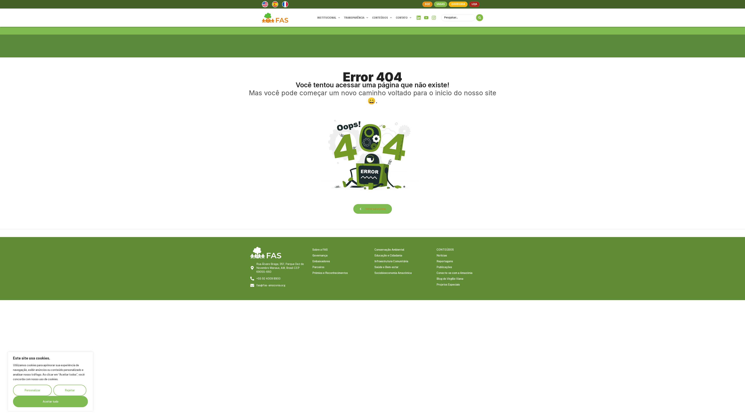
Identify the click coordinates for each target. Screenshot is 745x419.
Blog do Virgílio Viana (450, 278)
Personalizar (32, 390)
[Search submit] (479, 17)
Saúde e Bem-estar (386, 267)
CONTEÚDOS (380, 17)
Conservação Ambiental (389, 249)
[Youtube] (426, 18)
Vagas (441, 4)
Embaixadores (321, 261)
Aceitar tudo (50, 401)
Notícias (442, 255)
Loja (474, 4)
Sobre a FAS (320, 249)
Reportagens (445, 261)
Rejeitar (70, 390)
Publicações (444, 267)
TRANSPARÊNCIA (354, 17)
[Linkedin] (419, 18)
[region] (50, 381)
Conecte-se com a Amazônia (454, 272)
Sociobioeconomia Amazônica (393, 272)
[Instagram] (434, 18)
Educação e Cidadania (388, 255)
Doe (427, 4)
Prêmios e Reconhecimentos (330, 272)
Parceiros (318, 267)
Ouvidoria (458, 4)
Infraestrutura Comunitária (391, 261)
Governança (319, 255)
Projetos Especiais (448, 284)
